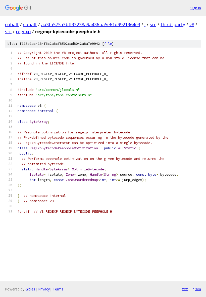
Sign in (195, 8)
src (153, 24)
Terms (58, 289)
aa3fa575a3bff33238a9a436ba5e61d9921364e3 (90, 24)
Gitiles (30, 289)
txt (185, 289)
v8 (191, 24)
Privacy (44, 289)
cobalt (12, 24)
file (108, 44)
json (197, 289)
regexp (23, 31)
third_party (173, 24)
